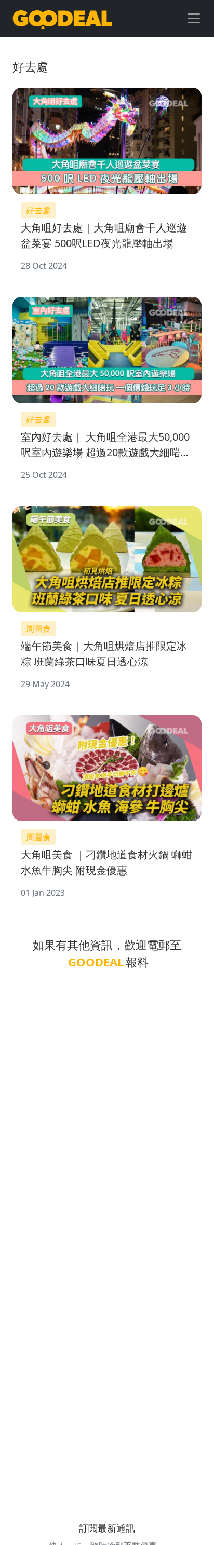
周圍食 (38, 628)
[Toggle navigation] (194, 18)
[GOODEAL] (62, 18)
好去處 (38, 210)
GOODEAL (96, 961)
